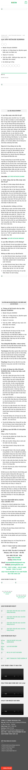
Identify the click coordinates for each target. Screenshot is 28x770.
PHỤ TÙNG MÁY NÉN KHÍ (15, 35)
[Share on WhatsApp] (2, 65)
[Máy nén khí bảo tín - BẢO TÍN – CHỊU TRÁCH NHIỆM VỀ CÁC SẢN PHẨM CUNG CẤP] (14, 2)
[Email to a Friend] (10, 65)
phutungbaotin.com (17, 565)
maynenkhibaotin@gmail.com (15, 562)
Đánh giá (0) (4, 77)
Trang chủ (4, 35)
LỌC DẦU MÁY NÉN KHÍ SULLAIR (21, 597)
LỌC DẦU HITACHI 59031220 (16, 238)
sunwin (17, 745)
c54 (17, 734)
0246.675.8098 (15, 557)
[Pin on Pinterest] (13, 65)
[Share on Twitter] (8, 65)
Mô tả (3, 74)
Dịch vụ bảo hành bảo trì (9, 750)
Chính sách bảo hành (8, 747)
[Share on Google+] (16, 65)
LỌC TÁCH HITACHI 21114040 (16, 176)
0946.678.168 (17, 560)
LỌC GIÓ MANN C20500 (7, 593)
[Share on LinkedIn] (18, 65)
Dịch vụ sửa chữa (7, 749)
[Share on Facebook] (5, 65)
